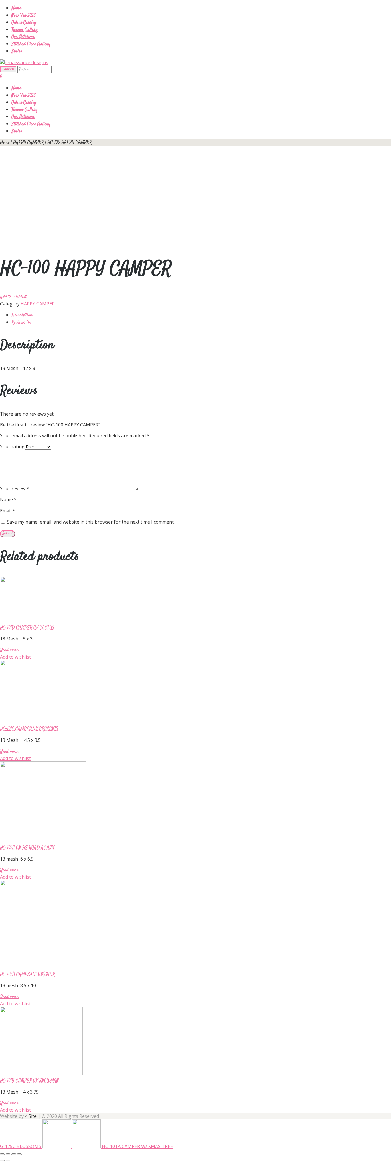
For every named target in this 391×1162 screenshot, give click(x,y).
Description (21, 315)
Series (16, 51)
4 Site (31, 1116)
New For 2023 (23, 15)
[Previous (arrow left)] (2, 1160)
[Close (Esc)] (2, 1154)
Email (7, 510)
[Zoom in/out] (19, 1154)
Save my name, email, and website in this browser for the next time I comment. (91, 522)
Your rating (12, 446)
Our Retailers (23, 37)
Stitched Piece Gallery (30, 44)
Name (8, 499)
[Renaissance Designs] (24, 62)
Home (16, 8)
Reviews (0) (21, 322)
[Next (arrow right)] (8, 1160)
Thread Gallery (24, 30)
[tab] (201, 315)
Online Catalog (23, 22)
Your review (14, 488)
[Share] (8, 1154)
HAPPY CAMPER (28, 142)
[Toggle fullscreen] (13, 1154)
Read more (9, 650)
